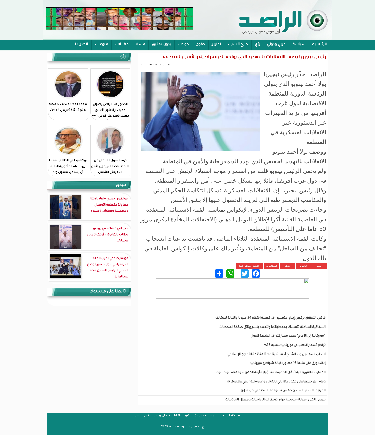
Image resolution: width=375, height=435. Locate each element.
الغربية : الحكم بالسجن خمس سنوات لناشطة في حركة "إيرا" (283, 390)
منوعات (101, 45)
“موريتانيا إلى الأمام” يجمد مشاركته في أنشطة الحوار (288, 336)
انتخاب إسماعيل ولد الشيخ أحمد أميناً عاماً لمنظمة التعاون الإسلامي (276, 354)
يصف (287, 266)
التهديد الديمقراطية (249, 266)
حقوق (200, 45)
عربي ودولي (276, 45)
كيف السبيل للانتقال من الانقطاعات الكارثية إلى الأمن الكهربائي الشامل (110, 166)
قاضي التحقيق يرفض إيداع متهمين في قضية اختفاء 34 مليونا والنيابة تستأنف (270, 318)
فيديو (121, 185)
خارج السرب (238, 45)
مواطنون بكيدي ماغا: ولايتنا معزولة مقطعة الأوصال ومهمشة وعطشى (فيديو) (109, 205)
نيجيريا (303, 266)
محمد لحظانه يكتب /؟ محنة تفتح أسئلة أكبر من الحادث (68, 107)
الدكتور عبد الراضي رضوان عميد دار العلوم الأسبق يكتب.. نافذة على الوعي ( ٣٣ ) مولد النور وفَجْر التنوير (110, 113)
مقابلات (122, 45)
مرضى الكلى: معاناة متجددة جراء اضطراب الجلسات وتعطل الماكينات (275, 400)
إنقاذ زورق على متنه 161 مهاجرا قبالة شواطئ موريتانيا (288, 363)
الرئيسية (319, 45)
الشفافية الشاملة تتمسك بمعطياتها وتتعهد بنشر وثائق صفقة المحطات (272, 327)
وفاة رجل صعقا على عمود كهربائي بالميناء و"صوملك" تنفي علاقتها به (276, 382)
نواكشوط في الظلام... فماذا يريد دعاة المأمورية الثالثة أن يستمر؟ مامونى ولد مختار (68, 169)
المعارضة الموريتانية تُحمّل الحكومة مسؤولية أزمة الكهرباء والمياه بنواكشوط (270, 372)
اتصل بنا (80, 45)
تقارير (216, 45)
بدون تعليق (161, 45)
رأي (257, 45)
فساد (140, 45)
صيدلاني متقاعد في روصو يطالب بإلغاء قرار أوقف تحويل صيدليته (107, 235)
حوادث (183, 45)
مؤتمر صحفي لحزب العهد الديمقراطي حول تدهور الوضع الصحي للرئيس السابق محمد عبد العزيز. (107, 268)
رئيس (319, 266)
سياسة (299, 45)
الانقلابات (271, 266)
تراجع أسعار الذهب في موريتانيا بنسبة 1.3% (295, 345)
